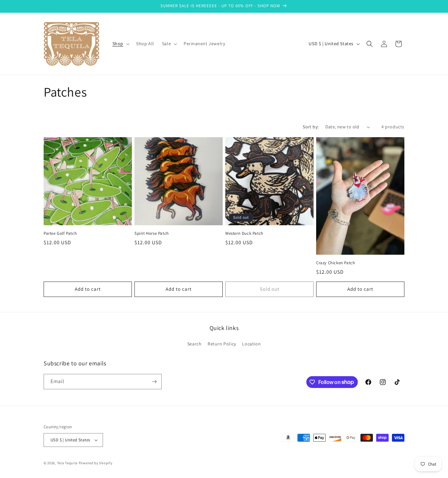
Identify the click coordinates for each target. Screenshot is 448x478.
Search (194, 344)
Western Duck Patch (244, 233)
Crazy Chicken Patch (335, 263)
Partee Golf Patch (60, 233)
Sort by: (310, 127)
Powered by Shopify (95, 463)
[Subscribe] (154, 381)
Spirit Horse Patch (151, 233)
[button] (120, 43)
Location (251, 344)
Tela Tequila (67, 463)
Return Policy (222, 344)
